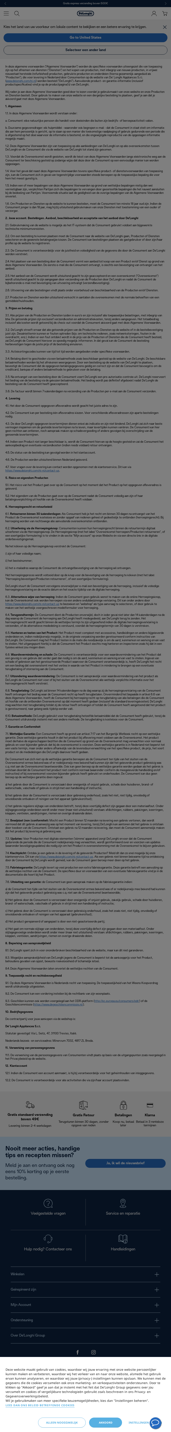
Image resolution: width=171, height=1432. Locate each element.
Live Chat (155, 1423)
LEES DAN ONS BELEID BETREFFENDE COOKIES (40, 1405)
